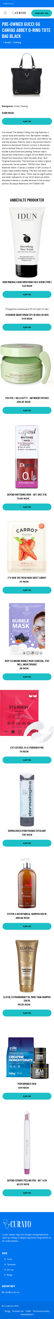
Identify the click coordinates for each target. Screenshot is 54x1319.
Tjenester (11, 1264)
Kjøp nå (27, 121)
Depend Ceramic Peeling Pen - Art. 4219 (27, 1180)
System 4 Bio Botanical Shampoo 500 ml (27, 913)
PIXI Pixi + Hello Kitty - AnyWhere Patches (27, 397)
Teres (9, 1259)
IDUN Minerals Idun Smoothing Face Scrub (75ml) (27, 282)
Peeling (17, 42)
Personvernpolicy (41, 1311)
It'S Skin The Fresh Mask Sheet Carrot (27, 577)
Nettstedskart (27, 1314)
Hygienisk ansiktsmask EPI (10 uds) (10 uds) (27, 314)
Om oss (10, 1269)
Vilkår (28, 1311)
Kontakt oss (41, 13)
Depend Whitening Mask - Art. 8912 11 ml (27, 494)
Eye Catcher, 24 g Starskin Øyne (27, 747)
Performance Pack (27, 1083)
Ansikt (8, 42)
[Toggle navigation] (5, 13)
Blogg (9, 1274)
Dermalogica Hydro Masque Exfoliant (27, 830)
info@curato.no (8, 4)
